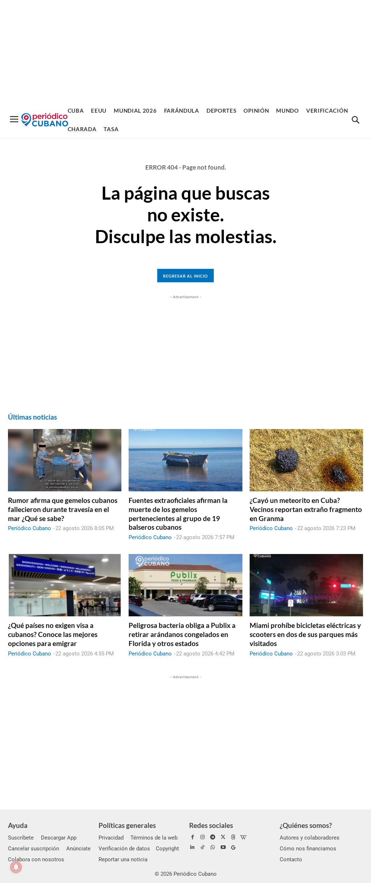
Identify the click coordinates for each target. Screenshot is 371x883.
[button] (355, 120)
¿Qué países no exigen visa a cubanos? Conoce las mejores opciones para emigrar (52, 634)
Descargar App (58, 837)
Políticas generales (127, 825)
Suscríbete (21, 837)
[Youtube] (223, 847)
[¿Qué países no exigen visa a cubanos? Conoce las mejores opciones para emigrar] (64, 585)
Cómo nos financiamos (308, 848)
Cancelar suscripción (33, 848)
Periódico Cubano (29, 528)
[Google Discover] (233, 847)
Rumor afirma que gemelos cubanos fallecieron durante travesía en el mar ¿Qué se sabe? (62, 509)
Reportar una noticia (123, 859)
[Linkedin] (192, 847)
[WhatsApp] (212, 847)
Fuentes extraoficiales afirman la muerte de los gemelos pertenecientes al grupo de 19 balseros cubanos (178, 513)
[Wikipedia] (243, 837)
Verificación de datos (124, 848)
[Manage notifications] (16, 867)
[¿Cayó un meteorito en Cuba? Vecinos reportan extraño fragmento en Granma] (306, 460)
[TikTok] (202, 847)
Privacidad (111, 837)
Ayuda (18, 825)
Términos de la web (154, 837)
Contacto (291, 859)
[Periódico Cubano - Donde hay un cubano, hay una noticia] (44, 119)
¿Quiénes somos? (306, 825)
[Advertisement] (185, 50)
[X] (223, 837)
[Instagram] (202, 837)
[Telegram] (212, 837)
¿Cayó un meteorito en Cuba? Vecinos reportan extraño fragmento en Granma (306, 509)
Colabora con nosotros (36, 859)
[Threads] (233, 837)
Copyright (167, 848)
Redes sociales (211, 825)
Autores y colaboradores (309, 837)
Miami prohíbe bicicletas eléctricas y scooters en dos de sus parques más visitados (305, 634)
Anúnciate (78, 848)
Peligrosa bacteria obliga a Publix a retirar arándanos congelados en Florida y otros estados (182, 634)
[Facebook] (192, 837)
